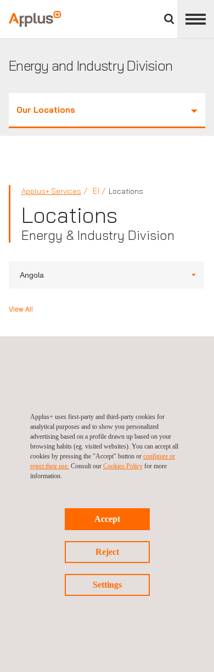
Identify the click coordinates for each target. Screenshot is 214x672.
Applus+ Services (51, 191)
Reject (107, 551)
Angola (32, 275)
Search (169, 19)
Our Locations (45, 110)
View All (21, 308)
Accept (107, 519)
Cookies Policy (123, 466)
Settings (107, 584)
